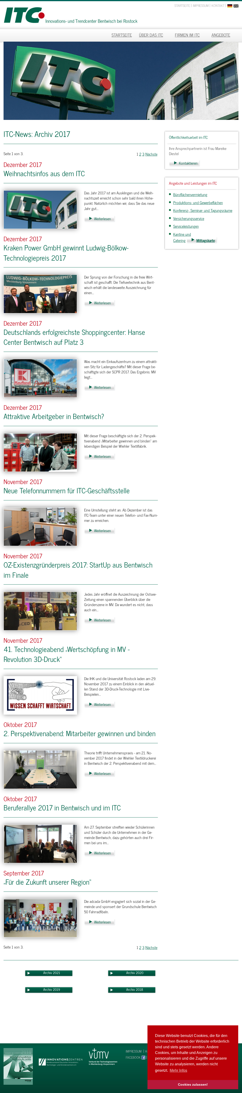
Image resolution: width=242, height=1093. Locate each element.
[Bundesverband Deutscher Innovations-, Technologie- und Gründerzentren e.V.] (60, 1057)
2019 (56, 989)
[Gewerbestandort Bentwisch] (18, 1065)
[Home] (71, 13)
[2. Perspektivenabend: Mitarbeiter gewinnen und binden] (40, 769)
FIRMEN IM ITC (187, 34)
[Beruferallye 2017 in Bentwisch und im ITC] (40, 843)
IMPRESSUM (201, 5)
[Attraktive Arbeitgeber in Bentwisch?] (40, 452)
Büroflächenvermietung (190, 194)
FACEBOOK (133, 1057)
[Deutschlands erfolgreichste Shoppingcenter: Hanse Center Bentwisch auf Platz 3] (40, 378)
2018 (139, 989)
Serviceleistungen (186, 226)
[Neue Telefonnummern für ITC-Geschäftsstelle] (40, 526)
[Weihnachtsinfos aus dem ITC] (40, 209)
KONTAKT (218, 5)
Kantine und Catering (182, 237)
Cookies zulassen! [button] (193, 1084)
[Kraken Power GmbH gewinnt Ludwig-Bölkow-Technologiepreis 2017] (40, 293)
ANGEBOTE (221, 34)
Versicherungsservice (188, 218)
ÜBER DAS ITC (151, 34)
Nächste (151, 154)
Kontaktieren (188, 163)
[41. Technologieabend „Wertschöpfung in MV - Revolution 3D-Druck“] (40, 695)
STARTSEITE (182, 5)
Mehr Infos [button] (178, 1070)
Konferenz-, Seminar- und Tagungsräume (202, 210)
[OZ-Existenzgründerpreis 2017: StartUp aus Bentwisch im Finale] (40, 610)
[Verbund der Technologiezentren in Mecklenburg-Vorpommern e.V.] (102, 1056)
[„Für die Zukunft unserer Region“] (40, 917)
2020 (139, 972)
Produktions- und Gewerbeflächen (198, 202)
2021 (56, 972)
